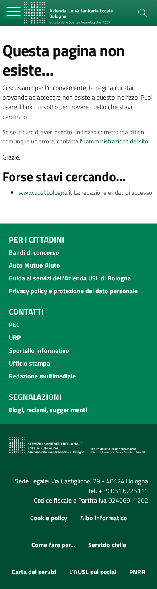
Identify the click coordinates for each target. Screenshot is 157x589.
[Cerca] (142, 13)
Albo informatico (103, 518)
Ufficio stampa (29, 363)
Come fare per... (53, 545)
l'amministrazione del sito (115, 141)
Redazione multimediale (42, 376)
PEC (14, 324)
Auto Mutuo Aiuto (34, 265)
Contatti (26, 311)
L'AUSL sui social (92, 572)
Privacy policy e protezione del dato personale (73, 291)
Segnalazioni (35, 397)
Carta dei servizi (34, 572)
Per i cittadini (36, 239)
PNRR (137, 572)
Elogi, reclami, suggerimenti (48, 410)
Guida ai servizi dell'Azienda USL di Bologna (70, 278)
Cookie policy (48, 518)
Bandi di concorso (34, 252)
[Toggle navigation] (13, 12)
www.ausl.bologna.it (45, 192)
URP (15, 337)
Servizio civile (107, 545)
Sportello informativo (39, 350)
